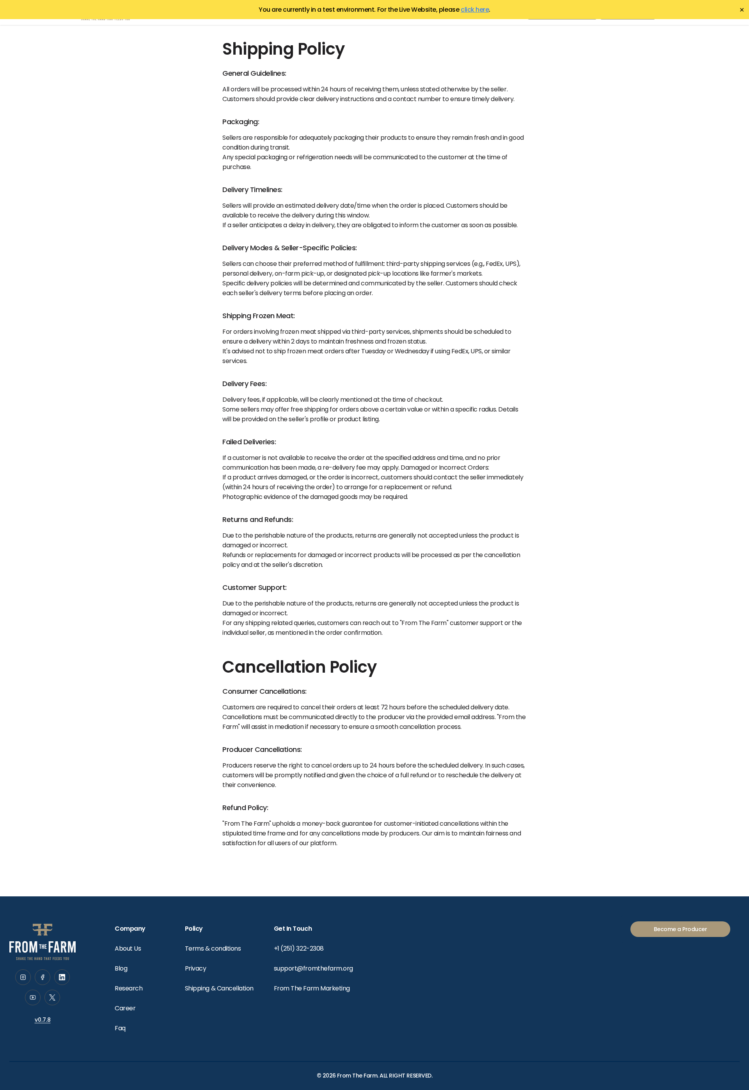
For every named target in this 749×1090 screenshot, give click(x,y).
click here (475, 9)
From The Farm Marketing (312, 988)
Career (125, 1008)
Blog (121, 968)
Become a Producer (680, 929)
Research (128, 988)
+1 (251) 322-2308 (299, 948)
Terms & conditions (213, 948)
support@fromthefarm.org (313, 968)
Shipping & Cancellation (219, 988)
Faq (120, 1028)
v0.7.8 (43, 1020)
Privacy (195, 968)
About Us (128, 948)
